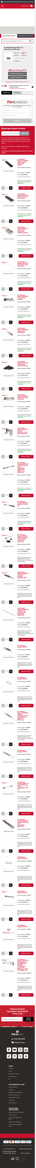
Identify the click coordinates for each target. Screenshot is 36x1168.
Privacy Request (25, 1153)
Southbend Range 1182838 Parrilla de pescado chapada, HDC (22, 574)
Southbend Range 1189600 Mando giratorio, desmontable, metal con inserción (22, 538)
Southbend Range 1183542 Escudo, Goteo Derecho (22, 297)
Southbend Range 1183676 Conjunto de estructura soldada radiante (22, 230)
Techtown (11, 1100)
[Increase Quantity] (10, 188)
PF (9, 1079)
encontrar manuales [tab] (25, 36)
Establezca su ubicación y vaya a (17, 88)
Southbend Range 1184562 (22, 925)
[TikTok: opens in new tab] (9, 1056)
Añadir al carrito (26, 188)
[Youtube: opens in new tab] (14, 1050)
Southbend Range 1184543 (22, 891)
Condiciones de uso (9, 1148)
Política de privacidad (25, 1148)
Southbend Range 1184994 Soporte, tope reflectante (22, 330)
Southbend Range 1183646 (22, 857)
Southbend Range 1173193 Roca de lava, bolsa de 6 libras (22, 364)
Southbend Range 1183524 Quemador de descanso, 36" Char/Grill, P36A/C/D (23, 611)
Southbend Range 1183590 (22, 678)
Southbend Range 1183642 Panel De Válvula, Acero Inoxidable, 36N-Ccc (22, 785)
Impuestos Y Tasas (14, 1074)
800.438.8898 (19, 1039)
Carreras (11, 1089)
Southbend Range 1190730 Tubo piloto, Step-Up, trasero (22, 264)
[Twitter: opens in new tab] (20, 1056)
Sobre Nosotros (13, 1087)
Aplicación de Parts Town (16, 1112)
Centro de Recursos (14, 1095)
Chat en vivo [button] (20, 1042)
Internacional (13, 1102)
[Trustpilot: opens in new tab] (26, 1056)
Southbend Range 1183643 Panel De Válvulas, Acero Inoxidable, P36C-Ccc (23, 823)
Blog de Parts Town (14, 1097)
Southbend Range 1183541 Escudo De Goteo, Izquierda (22, 397)
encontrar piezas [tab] (9, 36)
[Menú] (2, 6)
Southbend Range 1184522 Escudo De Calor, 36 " (22, 503)
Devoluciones (13, 1076)
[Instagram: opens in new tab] (20, 1050)
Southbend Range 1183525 (22, 646)
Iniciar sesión (25, 6)
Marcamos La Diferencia (16, 1092)
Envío (10, 1071)
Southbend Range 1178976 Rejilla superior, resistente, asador (22, 162)
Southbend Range (24, 53)
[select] (17, 1158)
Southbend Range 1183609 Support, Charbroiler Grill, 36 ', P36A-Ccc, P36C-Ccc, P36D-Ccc (22, 716)
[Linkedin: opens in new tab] (26, 1050)
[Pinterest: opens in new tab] (14, 1056)
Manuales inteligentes (15, 1122)
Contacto (11, 1068)
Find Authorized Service (16, 73)
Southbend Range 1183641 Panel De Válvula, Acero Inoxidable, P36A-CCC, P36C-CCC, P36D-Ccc (22, 467)
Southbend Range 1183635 (22, 751)
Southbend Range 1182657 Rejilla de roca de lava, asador (22, 196)
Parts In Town (13, 1115)
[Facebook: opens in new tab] (9, 1050)
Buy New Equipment (16, 77)
